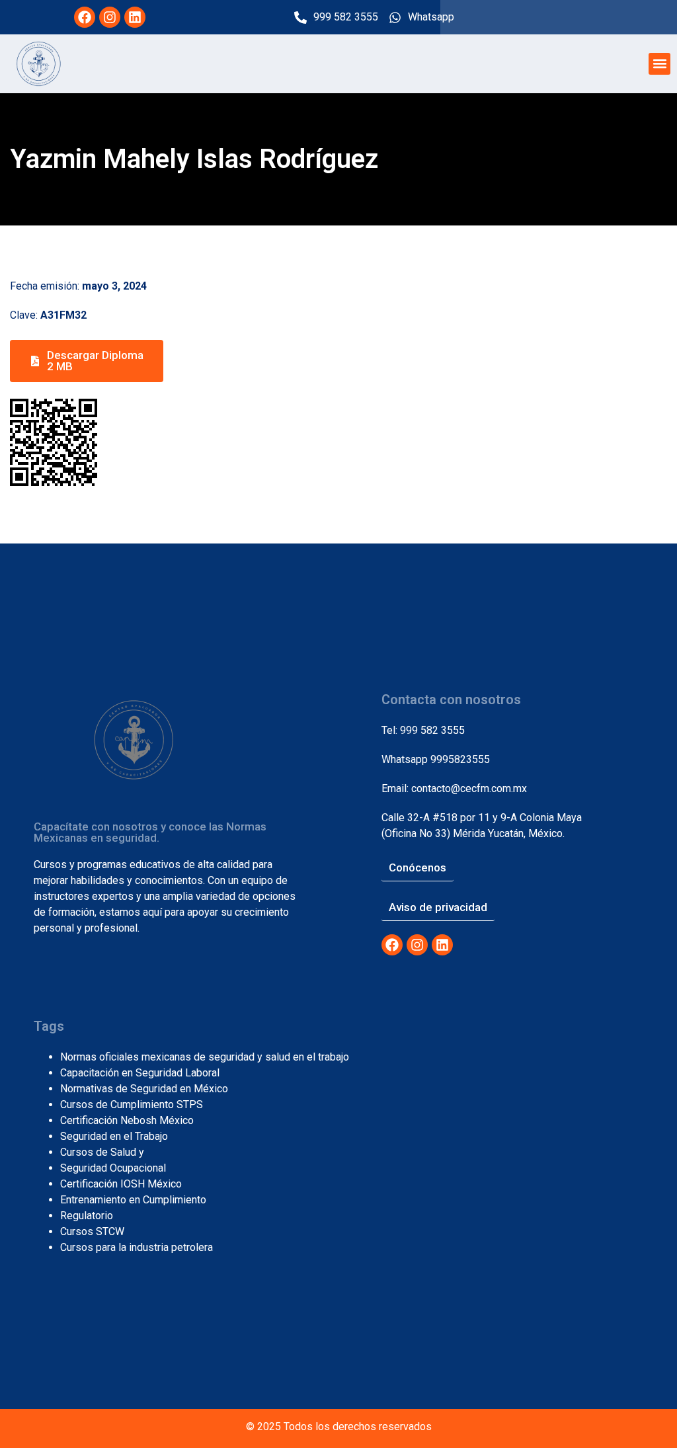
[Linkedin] (134, 17)
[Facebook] (84, 17)
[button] (659, 64)
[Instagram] (109, 17)
